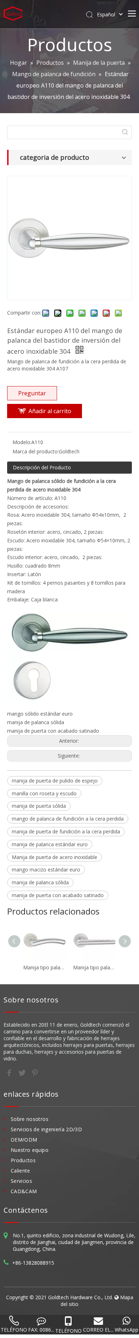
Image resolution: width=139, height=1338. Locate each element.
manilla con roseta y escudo (44, 793)
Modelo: (21, 442)
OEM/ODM (24, 1139)
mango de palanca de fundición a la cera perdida (68, 818)
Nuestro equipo (29, 1150)
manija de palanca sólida (40, 882)
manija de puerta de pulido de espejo (55, 780)
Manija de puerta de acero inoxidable (54, 857)
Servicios (21, 1181)
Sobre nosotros (29, 1119)
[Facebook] (10, 1072)
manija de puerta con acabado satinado (58, 895)
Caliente (20, 1170)
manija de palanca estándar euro (50, 844)
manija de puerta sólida (39, 805)
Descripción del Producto (42, 467)
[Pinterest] (35, 1072)
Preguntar (32, 393)
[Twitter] (22, 1072)
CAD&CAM (24, 1191)
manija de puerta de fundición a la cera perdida (66, 831)
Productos (23, 1160)
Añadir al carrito (50, 411)
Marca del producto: (35, 451)
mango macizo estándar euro (46, 869)
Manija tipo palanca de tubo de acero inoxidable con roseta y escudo (44, 967)
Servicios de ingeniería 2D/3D (46, 1129)
